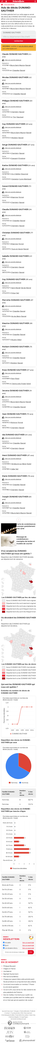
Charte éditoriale (24, 1011)
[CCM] (27, 1028)
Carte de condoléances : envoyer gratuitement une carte (26, 526)
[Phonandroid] (27, 1040)
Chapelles (15, 70)
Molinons (14, 422)
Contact (7, 1013)
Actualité (7, 943)
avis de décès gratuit (26, 46)
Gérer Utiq (32, 1015)
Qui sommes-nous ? (8, 1011)
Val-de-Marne (26, 288)
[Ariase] (9, 1040)
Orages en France (9, 969)
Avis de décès (9, 5)
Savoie (28, 65)
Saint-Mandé (15, 288)
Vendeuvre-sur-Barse (18, 464)
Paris (13, 379)
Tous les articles (15, 1013)
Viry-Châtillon (16, 174)
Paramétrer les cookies (21, 1015)
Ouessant (14, 158)
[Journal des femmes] (9, 1028)
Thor (14, 117)
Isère (28, 384)
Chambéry (15, 112)
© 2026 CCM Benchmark (18, 1019)
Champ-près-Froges (19, 384)
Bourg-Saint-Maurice (17, 65)
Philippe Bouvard (9, 966)
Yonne (21, 197)
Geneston (15, 179)
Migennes (14, 197)
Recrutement (28, 1013)
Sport (6, 945)
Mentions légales (14, 1017)
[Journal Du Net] (9, 1032)
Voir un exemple (28, 943)
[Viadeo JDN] (27, 1036)
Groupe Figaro (24, 1017)
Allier (19, 340)
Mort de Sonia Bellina (10, 977)
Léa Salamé (7, 971)
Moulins (14, 340)
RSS (22, 1013)
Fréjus (13, 293)
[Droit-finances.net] (27, 1032)
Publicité (32, 1011)
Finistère (22, 158)
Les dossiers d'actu (10, 948)
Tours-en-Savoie (17, 249)
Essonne (24, 174)
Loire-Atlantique (25, 179)
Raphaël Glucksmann (10, 974)
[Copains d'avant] (9, 1036)
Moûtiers (15, 138)
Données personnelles (8, 1015)
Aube (29, 464)
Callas (13, 469)
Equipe (17, 1011)
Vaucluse (20, 117)
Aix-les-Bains (16, 316)
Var (17, 293)
